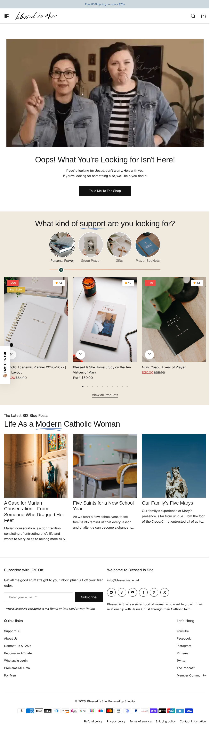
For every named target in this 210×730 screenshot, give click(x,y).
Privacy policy (113, 721)
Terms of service (137, 721)
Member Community (188, 675)
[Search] (192, 16)
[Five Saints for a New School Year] (105, 466)
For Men (10, 675)
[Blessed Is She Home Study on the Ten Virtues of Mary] (105, 319)
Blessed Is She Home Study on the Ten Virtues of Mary (102, 370)
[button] (82, 386)
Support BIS (13, 631)
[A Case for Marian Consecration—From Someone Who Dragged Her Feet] (36, 466)
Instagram (181, 646)
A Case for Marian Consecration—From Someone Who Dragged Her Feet (34, 511)
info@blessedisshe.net (122, 580)
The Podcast (183, 668)
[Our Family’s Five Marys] (174, 466)
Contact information (190, 721)
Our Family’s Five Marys (167, 503)
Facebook (181, 638)
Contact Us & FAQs (17, 646)
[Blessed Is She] (35, 16)
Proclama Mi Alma (17, 668)
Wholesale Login (16, 661)
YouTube (180, 631)
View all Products (105, 395)
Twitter (179, 661)
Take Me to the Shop (105, 191)
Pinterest (180, 653)
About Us (10, 638)
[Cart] (203, 16)
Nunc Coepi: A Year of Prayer (164, 367)
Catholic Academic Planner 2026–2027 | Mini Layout (35, 370)
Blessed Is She (95, 701)
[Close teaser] (11, 345)
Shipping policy (163, 721)
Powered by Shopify (120, 701)
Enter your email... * (23, 597)
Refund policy (90, 721)
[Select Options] (11, 354)
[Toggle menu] (6, 16)
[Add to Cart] (149, 354)
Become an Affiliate (18, 653)
